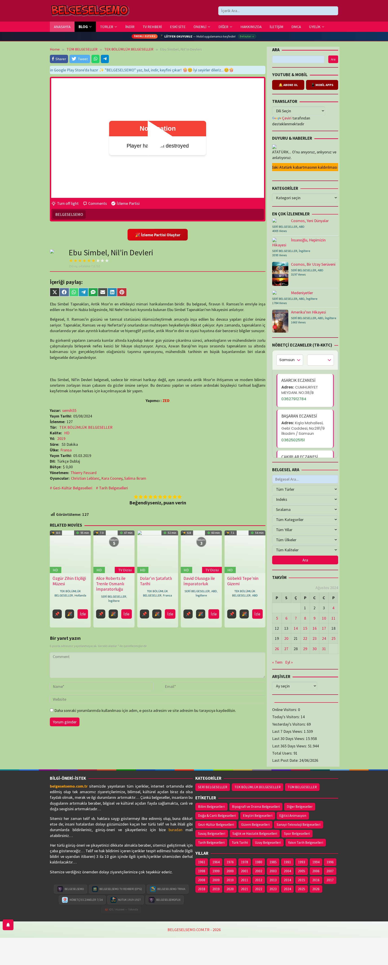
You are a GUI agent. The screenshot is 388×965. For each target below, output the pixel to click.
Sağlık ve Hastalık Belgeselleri (254, 833)
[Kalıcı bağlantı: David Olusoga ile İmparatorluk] (201, 551)
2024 (287, 889)
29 (305, 648)
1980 (258, 862)
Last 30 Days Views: (289, 738)
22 (305, 638)
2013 (273, 880)
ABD (214, 591)
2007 (330, 871)
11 (333, 618)
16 (315, 628)
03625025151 (293, 440)
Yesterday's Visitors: (289, 724)
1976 (230, 862)
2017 (330, 880)
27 (286, 648)
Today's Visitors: (286, 716)
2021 (244, 889)
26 (277, 648)
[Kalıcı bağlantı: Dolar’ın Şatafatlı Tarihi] (158, 551)
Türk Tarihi (240, 842)
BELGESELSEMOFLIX (168, 900)
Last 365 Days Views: (290, 746)
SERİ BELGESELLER (113, 596)
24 (324, 638)
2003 (273, 871)
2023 (273, 889)
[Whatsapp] (95, 59)
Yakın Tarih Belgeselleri (305, 842)
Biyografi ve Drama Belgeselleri (256, 806)
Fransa (66, 450)
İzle (83, 613)
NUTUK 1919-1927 (129, 900)
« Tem (277, 662)
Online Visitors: (285, 709)
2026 (316, 889)
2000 (230, 871)
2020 (230, 889)
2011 (244, 880)
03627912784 (293, 399)
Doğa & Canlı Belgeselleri (217, 815)
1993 (301, 862)
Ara (276, 49)
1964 (216, 862)
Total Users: (282, 753)
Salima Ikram (135, 478)
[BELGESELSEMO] (90, 11)
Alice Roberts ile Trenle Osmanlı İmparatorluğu (111, 584)
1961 (201, 862)
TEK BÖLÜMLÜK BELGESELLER (85, 427)
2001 (244, 871)
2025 (301, 889)
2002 (258, 871)
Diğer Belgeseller (300, 806)
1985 (273, 862)
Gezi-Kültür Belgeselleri (72, 487)
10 (324, 618)
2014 (287, 880)
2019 (61, 438)
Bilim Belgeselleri (211, 806)
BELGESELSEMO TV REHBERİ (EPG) (120, 889)
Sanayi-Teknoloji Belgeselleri (298, 824)
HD (66, 432)
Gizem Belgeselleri (255, 824)
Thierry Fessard (84, 472)
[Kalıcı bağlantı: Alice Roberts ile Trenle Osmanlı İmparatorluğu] (114, 551)
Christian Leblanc (85, 478)
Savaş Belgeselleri (211, 833)
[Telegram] (105, 59)
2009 (216, 880)
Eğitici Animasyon (292, 815)
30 (315, 648)
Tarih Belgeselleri (113, 487)
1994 (316, 862)
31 (324, 648)
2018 (201, 889)
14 (296, 628)
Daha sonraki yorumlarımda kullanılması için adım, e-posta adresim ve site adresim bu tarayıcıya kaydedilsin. (145, 710)
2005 (301, 871)
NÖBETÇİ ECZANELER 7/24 (86, 900)
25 (333, 638)
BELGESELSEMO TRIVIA (171, 889)
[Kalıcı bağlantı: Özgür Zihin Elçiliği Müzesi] (70, 551)
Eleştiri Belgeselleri (257, 815)
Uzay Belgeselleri (268, 842)
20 (286, 638)
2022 (258, 889)
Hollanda (80, 595)
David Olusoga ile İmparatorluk (199, 581)
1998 (201, 871)
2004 (287, 871)
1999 (216, 871)
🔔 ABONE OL (288, 85)
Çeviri (286, 118)
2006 (316, 871)
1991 (287, 862)
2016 (316, 880)
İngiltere (114, 601)
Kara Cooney (111, 478)
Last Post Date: (285, 760)
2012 (258, 880)
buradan (175, 829)
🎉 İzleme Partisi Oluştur (157, 234)
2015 (301, 880)
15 (305, 628)
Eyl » (289, 662)
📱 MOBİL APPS (322, 85)
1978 (244, 862)
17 (324, 628)
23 (315, 638)
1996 (330, 862)
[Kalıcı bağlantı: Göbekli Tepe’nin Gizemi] (245, 551)
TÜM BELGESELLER (302, 787)
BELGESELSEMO (69, 214)
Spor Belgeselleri (297, 833)
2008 (201, 880)
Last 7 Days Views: (288, 731)
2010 (230, 880)
